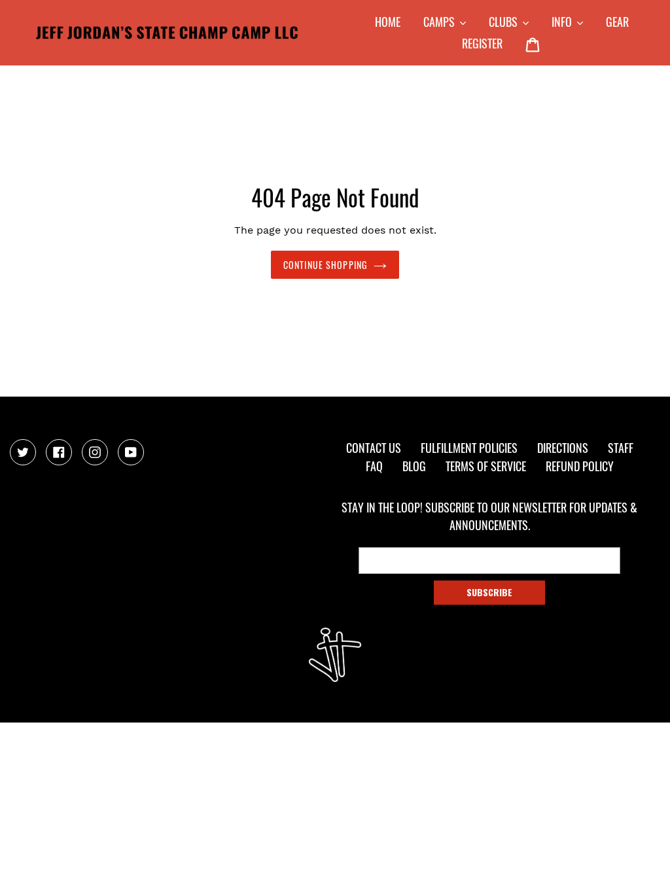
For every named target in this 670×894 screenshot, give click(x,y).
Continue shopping (325, 265)
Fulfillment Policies (469, 447)
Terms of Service (486, 465)
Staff (620, 447)
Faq (374, 465)
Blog (414, 465)
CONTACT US (373, 447)
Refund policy (580, 465)
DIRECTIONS (562, 447)
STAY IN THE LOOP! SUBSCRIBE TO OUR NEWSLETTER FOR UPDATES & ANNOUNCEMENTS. (489, 516)
